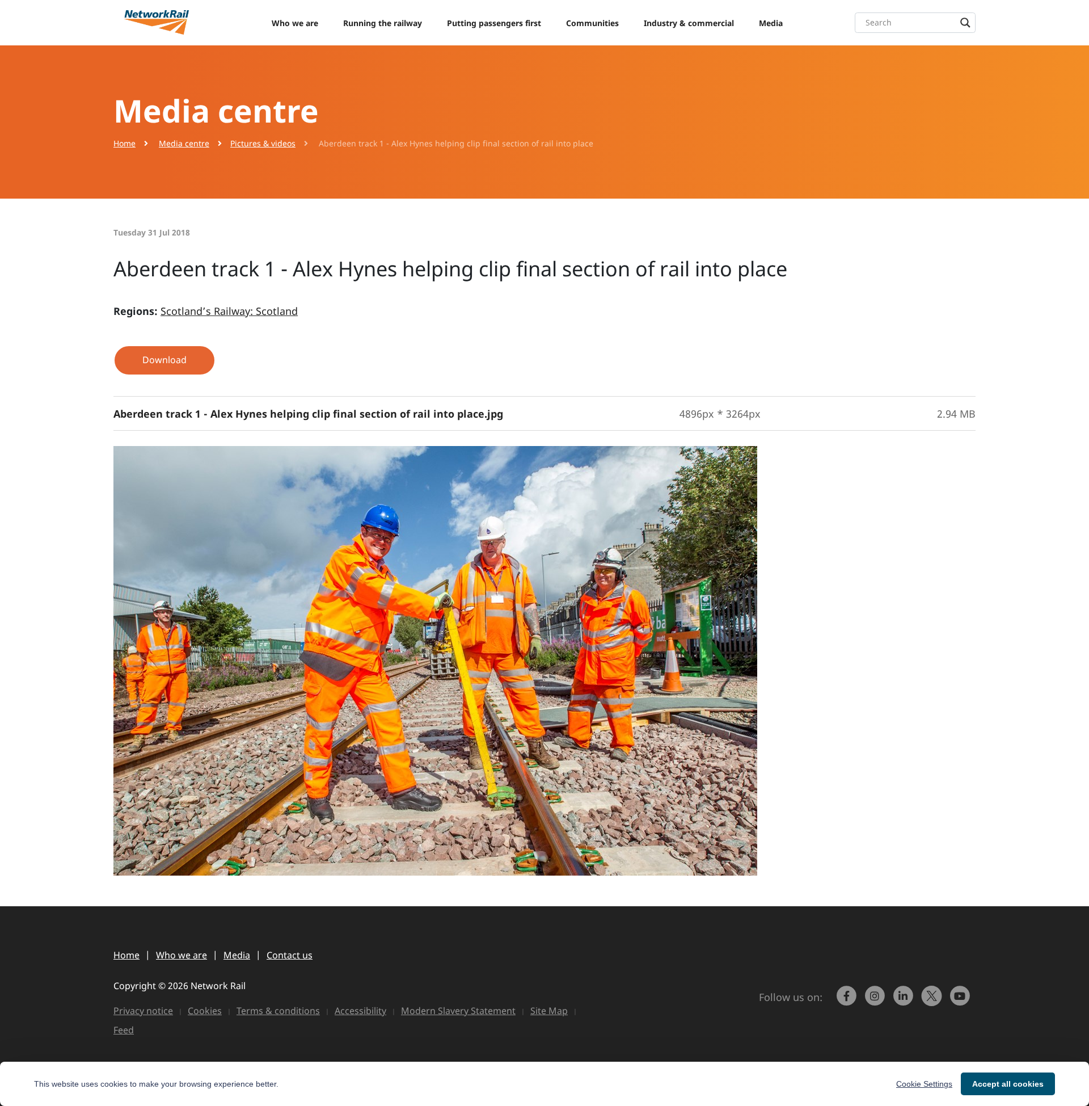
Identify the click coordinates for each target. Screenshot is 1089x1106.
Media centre (184, 143)
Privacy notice (143, 1010)
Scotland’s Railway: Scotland (229, 311)
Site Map (549, 1010)
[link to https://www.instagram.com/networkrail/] (876, 1001)
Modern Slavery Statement (458, 1010)
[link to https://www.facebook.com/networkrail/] (848, 1001)
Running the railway (382, 23)
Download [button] (164, 360)
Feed (123, 1030)
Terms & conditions (278, 1010)
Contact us (290, 955)
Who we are (295, 23)
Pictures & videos (263, 143)
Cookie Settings (924, 1083)
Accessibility (360, 1010)
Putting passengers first (494, 23)
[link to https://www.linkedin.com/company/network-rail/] (904, 1001)
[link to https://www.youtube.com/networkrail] (961, 1001)
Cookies (205, 1010)
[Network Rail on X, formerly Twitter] (933, 1001)
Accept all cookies (1008, 1083)
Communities (592, 23)
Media (771, 23)
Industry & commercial (689, 23)
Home (124, 143)
